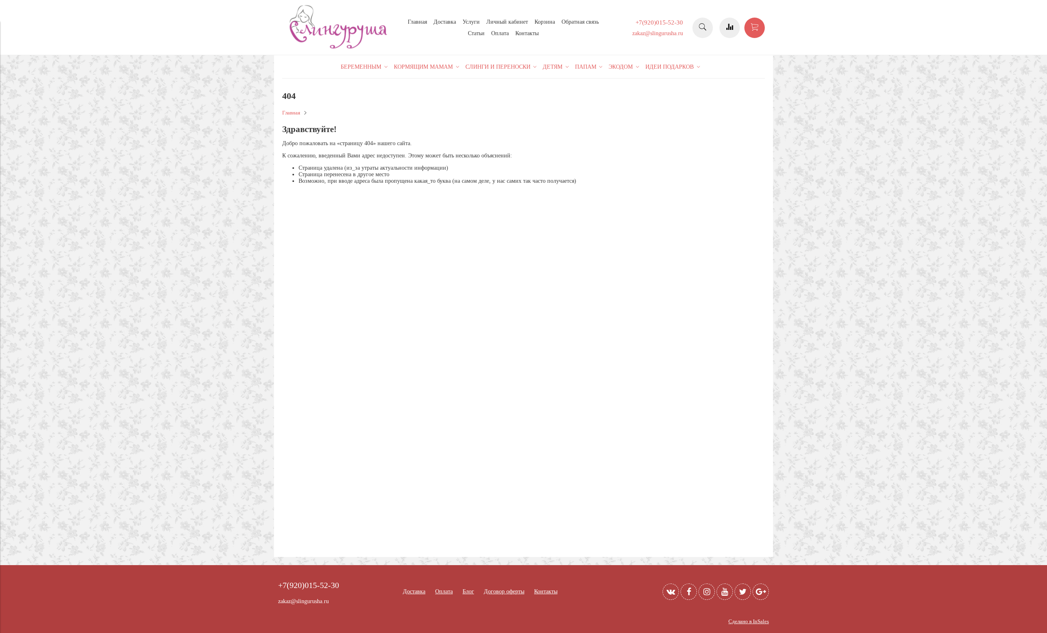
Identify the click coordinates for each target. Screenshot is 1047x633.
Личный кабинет (507, 22)
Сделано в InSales (748, 621)
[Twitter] (743, 592)
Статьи (476, 33)
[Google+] (761, 592)
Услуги (471, 22)
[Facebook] (689, 592)
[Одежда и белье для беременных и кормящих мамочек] (339, 48)
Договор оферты (504, 591)
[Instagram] (707, 592)
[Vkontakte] (671, 592)
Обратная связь (580, 22)
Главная (417, 22)
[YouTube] (725, 592)
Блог (468, 591)
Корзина (545, 22)
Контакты (527, 33)
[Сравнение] (729, 28)
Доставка (445, 22)
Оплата (500, 33)
